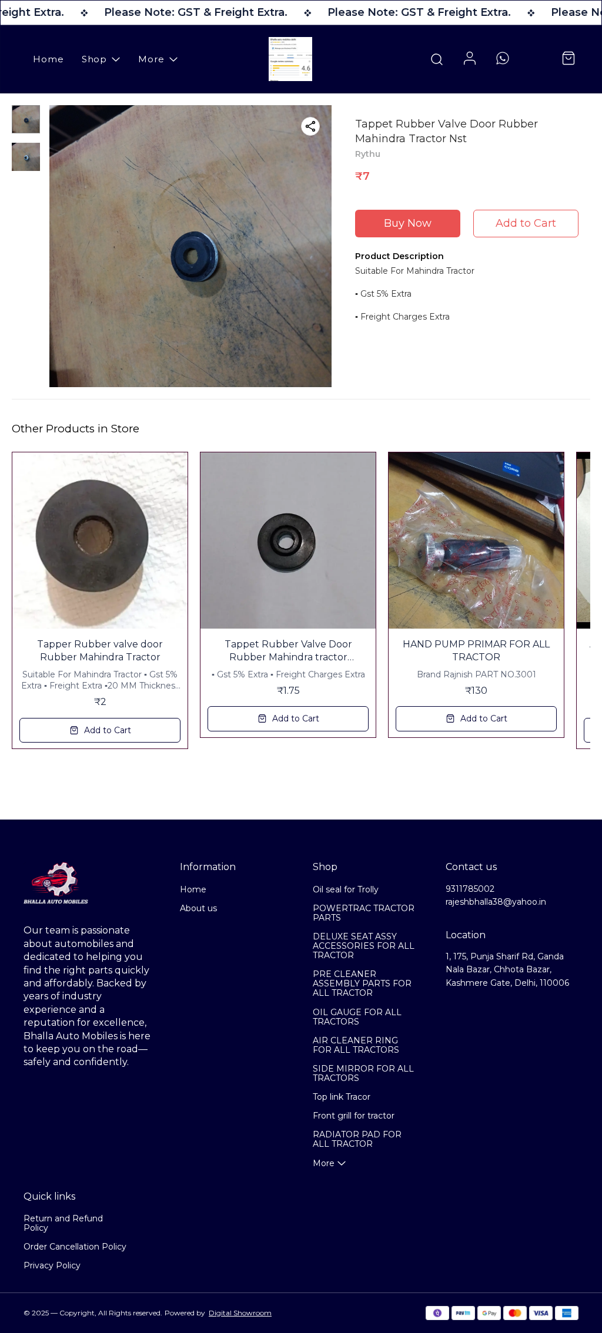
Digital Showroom (240, 1312)
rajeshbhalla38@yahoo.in (496, 901)
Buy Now (408, 223)
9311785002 (470, 889)
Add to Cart (526, 223)
